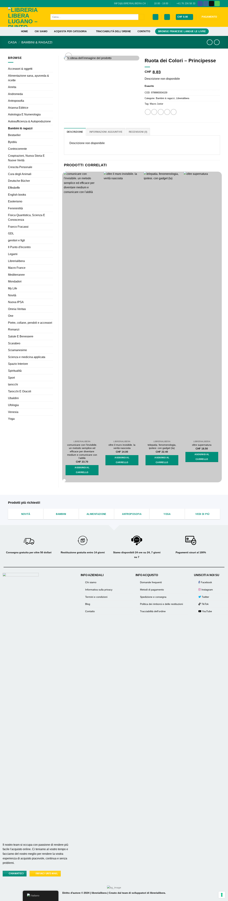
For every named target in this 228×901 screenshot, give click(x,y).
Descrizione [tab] (75, 132)
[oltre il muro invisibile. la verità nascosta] (122, 305)
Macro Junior (156, 103)
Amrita (12, 87)
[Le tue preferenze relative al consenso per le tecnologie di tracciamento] (221, 894)
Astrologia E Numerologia (24, 114)
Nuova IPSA (16, 302)
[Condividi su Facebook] (148, 112)
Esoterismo (15, 201)
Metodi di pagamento (152, 589)
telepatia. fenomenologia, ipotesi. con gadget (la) (162, 446)
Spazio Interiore (18, 363)
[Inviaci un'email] (211, 3)
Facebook (206, 582)
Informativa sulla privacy (98, 589)
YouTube (206, 611)
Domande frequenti (151, 582)
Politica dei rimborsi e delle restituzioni (161, 604)
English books (17, 194)
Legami (12, 254)
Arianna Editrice (18, 107)
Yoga (11, 418)
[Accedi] (167, 17)
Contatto (144, 31)
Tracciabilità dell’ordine (113, 31)
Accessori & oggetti (20, 68)
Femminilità (15, 208)
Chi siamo (41, 31)
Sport (11, 377)
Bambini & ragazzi (36, 42)
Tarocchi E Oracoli (19, 391)
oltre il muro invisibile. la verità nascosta (121, 446)
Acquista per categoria (70, 31)
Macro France (16, 267)
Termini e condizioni (96, 596)
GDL (11, 233)
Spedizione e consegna (153, 596)
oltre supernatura (201, 444)
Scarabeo (14, 343)
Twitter (205, 596)
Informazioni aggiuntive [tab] (106, 132)
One (10, 315)
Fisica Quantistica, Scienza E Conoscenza (26, 217)
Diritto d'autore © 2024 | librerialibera (84, 892)
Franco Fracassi (18, 226)
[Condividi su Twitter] (154, 112)
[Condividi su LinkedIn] (174, 112)
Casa (12, 42)
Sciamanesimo (17, 350)
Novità (12, 295)
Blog (87, 604)
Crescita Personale (20, 167)
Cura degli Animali (19, 174)
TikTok (205, 604)
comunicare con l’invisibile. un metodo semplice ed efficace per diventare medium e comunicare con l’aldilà (82, 451)
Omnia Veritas (17, 309)
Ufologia (13, 405)
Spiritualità (15, 370)
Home (24, 31)
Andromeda (15, 94)
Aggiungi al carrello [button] (82, 470)
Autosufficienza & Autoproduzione (29, 121)
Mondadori (15, 281)
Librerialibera (16, 261)
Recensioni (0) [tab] (138, 132)
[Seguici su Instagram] (205, 3)
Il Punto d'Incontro (19, 247)
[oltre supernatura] (202, 305)
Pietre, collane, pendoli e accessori (30, 322)
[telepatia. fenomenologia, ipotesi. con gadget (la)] (162, 305)
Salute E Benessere (20, 336)
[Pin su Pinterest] (167, 112)
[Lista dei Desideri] (155, 17)
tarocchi (13, 384)
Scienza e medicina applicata (26, 357)
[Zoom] (68, 56)
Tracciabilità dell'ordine (153, 611)
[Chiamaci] (217, 3)
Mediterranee (16, 274)
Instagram (207, 589)
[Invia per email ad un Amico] (161, 112)
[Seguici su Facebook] (200, 3)
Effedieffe (14, 187)
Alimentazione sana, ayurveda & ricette (28, 78)
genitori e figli (16, 240)
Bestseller (14, 135)
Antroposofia (16, 100)
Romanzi (13, 329)
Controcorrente (17, 148)
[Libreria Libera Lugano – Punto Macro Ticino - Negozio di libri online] (26, 17)
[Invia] (141, 17)
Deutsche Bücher (19, 180)
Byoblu (12, 142)
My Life (12, 288)
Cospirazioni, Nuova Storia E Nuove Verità (26, 158)
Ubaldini (13, 398)
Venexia (13, 412)
